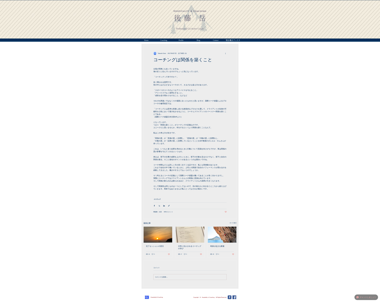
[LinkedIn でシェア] (164, 206)
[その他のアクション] (225, 53)
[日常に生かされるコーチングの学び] (190, 235)
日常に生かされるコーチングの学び (189, 247)
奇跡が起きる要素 (217, 246)
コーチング (157, 199)
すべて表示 (233, 223)
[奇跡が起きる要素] (222, 235)
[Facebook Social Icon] (234, 297)
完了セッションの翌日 (155, 246)
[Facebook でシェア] (154, 206)
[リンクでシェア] (169, 206)
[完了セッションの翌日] (158, 235)
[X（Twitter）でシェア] (159, 206)
